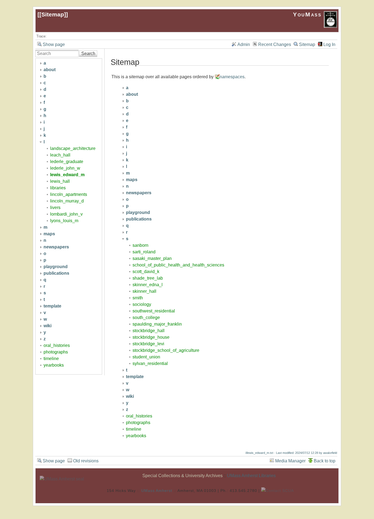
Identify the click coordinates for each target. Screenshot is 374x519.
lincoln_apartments (68, 194)
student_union (146, 357)
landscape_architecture (73, 148)
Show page (54, 44)
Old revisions (86, 461)
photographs (56, 352)
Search (88, 53)
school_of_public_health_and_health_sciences (178, 265)
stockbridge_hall (149, 330)
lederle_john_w (65, 168)
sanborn (140, 245)
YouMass (308, 14)
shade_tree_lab (148, 278)
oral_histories (57, 345)
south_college (146, 317)
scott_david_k (146, 271)
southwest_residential (154, 311)
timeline (51, 358)
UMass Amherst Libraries (251, 475)
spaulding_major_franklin (157, 324)
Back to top (324, 461)
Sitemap (52, 14)
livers (55, 207)
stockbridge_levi (148, 343)
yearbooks (54, 365)
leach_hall (60, 155)
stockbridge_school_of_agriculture (166, 350)
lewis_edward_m (67, 174)
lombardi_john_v (66, 214)
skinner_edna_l (148, 284)
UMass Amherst (156, 490)
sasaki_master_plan (152, 258)
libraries (58, 187)
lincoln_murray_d (67, 201)
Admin (243, 44)
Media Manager (290, 461)
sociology (142, 304)
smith (138, 297)
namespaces (232, 76)
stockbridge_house (151, 337)
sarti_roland (144, 252)
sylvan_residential (150, 363)
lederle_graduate (66, 161)
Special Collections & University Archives (182, 475)
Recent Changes (274, 44)
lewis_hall (60, 181)
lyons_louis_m (64, 220)
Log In (329, 44)
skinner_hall (144, 291)
